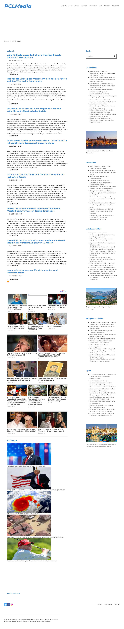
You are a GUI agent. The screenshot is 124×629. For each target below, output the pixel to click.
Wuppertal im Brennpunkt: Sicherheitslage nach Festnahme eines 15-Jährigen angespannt (102, 106)
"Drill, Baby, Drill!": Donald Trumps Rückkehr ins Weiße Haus (26, 466)
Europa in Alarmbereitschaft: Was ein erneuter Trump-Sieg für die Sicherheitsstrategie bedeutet (101, 92)
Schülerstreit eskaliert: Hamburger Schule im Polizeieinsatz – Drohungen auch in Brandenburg (103, 277)
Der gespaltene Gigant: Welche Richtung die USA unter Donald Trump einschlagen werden (36, 490)
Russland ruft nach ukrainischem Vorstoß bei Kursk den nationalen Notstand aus (103, 323)
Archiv (100, 604)
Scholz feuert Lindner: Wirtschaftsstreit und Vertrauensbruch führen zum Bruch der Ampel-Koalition (102, 79)
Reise (100, 6)
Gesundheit (115, 6)
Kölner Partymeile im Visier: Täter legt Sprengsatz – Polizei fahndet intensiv (102, 264)
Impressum (108, 604)
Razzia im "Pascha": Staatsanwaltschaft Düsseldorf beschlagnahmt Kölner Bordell (103, 268)
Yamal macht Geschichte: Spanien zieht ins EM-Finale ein (102, 402)
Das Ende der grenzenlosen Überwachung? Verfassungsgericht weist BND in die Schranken (102, 73)
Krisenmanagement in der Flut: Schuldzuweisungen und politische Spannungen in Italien (35, 537)
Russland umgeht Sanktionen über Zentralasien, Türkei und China (101, 342)
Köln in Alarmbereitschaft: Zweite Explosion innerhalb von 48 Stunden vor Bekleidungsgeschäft (102, 259)
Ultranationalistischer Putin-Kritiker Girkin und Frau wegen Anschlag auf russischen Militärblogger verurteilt (103, 351)
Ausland (77, 6)
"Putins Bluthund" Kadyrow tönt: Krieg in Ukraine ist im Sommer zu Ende (102, 360)
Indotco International (19, 619)
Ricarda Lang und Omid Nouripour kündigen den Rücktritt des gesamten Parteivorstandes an (102, 120)
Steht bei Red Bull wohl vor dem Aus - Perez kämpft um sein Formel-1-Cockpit (103, 386)
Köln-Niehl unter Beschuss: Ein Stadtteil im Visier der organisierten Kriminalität (102, 248)
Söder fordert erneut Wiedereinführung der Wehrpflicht (102, 327)
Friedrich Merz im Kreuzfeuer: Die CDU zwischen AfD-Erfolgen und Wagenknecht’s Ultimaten (102, 217)
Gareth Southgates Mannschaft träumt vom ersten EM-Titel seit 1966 (102, 398)
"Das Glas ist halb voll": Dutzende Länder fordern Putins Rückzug (103, 336)
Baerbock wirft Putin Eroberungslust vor (102, 339)
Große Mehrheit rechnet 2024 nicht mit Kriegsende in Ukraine (102, 356)
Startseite (64, 6)
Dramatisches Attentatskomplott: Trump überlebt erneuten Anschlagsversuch (32, 561)
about (43, 621)
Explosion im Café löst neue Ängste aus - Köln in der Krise (103, 244)
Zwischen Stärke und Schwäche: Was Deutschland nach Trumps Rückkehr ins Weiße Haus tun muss (102, 86)
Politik (70, 6)
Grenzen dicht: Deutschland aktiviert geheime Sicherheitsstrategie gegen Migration (101, 211)
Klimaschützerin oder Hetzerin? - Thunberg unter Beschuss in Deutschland (103, 101)
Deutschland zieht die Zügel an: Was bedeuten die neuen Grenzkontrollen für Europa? (103, 199)
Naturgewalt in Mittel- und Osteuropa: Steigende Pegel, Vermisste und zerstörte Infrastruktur (103, 193)
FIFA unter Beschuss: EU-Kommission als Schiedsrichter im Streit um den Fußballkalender (103, 377)
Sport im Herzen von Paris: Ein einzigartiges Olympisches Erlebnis (101, 382)
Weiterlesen (14, 74)
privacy (48, 621)
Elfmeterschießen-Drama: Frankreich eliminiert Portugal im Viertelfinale (102, 414)
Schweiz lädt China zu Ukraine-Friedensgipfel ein (99, 346)
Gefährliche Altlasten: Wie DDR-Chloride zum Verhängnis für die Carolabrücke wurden (102, 205)
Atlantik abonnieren (8, 281)
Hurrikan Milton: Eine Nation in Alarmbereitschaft (23, 513)
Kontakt (117, 604)
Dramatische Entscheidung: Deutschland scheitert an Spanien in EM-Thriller (102, 410)
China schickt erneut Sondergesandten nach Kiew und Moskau (102, 331)
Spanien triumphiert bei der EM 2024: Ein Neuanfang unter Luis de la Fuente (103, 394)
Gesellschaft (93, 6)
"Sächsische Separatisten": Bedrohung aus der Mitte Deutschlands (103, 97)
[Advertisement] (62, 24)
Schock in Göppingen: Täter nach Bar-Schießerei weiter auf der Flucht (102, 111)
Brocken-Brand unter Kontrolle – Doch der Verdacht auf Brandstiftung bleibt (102, 272)
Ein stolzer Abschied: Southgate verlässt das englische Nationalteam (102, 390)
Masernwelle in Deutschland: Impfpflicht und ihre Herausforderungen (103, 115)
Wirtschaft (107, 6)
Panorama (84, 6)
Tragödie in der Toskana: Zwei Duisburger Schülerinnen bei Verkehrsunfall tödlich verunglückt (103, 253)
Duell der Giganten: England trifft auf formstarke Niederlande (101, 406)
